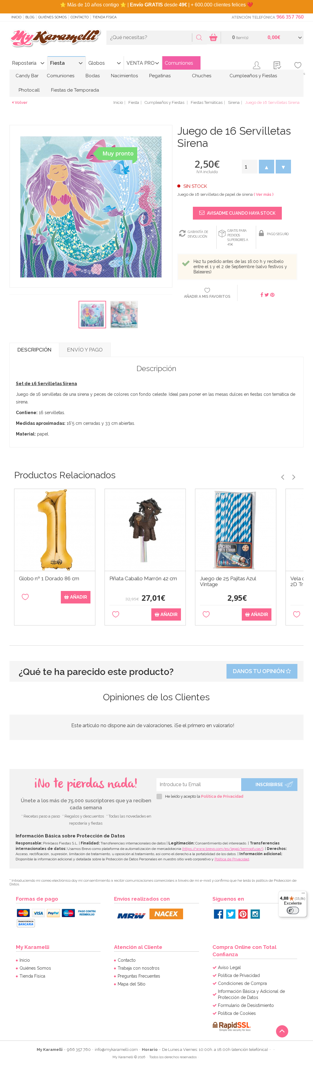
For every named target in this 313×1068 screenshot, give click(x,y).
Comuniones (179, 63)
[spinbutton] (249, 166)
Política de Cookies (237, 1013)
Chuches (201, 75)
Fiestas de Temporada (75, 90)
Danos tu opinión (259, 671)
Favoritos (298, 73)
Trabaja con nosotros (139, 968)
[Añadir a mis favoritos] (25, 598)
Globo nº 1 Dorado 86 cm (49, 578)
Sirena (234, 102)
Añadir (78, 597)
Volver (21, 102)
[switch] (293, 910)
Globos (96, 63)
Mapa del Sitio (131, 984)
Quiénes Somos (52, 17)
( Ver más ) (264, 194)
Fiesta (57, 63)
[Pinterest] (243, 914)
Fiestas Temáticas (207, 102)
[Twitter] (230, 914)
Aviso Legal (229, 967)
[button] (266, 166)
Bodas (93, 75)
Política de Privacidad (222, 796)
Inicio (16, 17)
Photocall (29, 90)
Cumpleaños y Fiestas (253, 75)
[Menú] (303, 894)
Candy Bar (27, 75)
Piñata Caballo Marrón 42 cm (143, 578)
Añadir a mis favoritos (207, 296)
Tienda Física (104, 17)
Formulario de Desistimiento (246, 1005)
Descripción (34, 350)
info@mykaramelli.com (116, 1049)
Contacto (80, 17)
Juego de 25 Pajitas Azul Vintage (228, 581)
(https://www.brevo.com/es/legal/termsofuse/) (222, 849)
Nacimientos (124, 75)
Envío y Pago (85, 350)
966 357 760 (290, 16)
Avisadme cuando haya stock (240, 213)
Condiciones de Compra (242, 983)
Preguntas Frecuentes (139, 976)
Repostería (24, 63)
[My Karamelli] (55, 38)
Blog (29, 17)
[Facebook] (218, 914)
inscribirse (269, 784)
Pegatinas (160, 75)
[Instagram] (255, 914)
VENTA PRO (141, 63)
